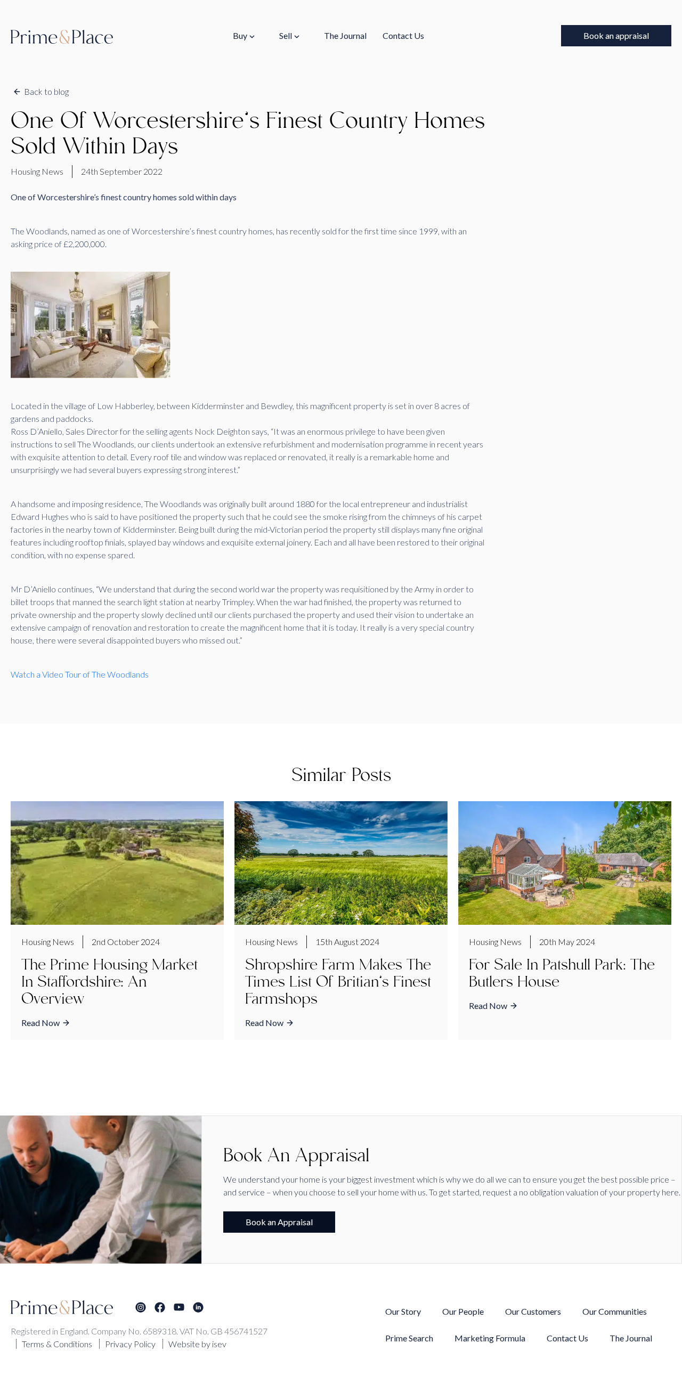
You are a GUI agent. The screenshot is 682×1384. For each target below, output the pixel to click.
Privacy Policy (130, 1344)
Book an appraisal (616, 35)
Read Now (40, 1022)
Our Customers (533, 1311)
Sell (285, 35)
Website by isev (197, 1344)
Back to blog (46, 91)
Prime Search (409, 1338)
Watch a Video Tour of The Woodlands (80, 674)
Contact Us (403, 35)
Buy (240, 35)
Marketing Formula (489, 1338)
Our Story (403, 1311)
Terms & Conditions (57, 1344)
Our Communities (614, 1311)
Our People (463, 1311)
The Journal (345, 35)
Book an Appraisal (279, 1222)
